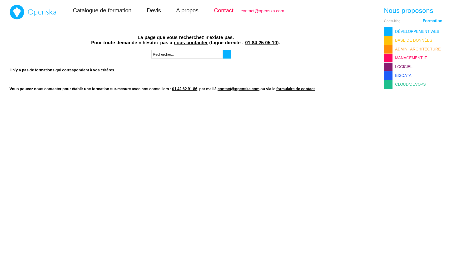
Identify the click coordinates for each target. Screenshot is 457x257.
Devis (154, 10)
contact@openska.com (262, 11)
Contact (223, 10)
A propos (187, 10)
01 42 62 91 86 (184, 89)
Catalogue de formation (102, 10)
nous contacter (191, 42)
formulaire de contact (295, 89)
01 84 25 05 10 (261, 42)
